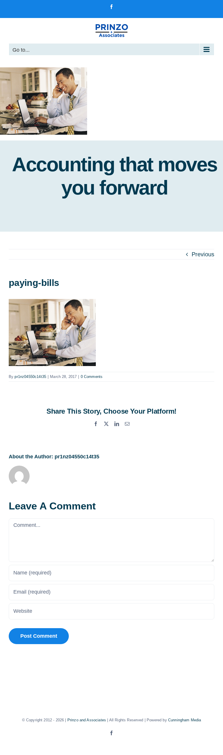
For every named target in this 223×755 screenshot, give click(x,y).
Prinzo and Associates (86, 720)
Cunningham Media (184, 720)
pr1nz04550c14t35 (30, 376)
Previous (203, 254)
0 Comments (92, 376)
